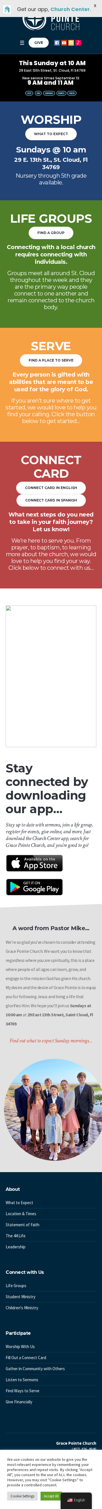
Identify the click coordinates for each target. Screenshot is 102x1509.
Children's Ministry (22, 1307)
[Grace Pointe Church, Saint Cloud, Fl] (51, 18)
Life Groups (16, 1285)
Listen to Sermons (22, 1379)
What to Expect (19, 1202)
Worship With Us (20, 1346)
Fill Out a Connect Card (26, 1357)
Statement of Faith (22, 1224)
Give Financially (19, 1401)
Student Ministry (20, 1296)
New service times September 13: (51, 78)
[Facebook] (57, 43)
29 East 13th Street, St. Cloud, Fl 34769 (52, 70)
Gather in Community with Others (35, 1368)
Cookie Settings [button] (22, 1496)
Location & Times (21, 1213)
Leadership (16, 1246)
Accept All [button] (51, 1496)
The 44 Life (16, 1235)
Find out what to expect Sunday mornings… (51, 1040)
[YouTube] (64, 43)
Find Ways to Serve (22, 1390)
